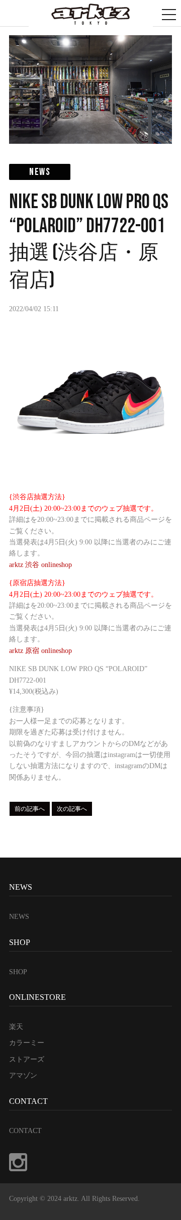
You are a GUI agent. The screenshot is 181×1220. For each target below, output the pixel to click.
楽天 (16, 1026)
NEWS (19, 916)
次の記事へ (72, 808)
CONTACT (25, 1131)
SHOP (18, 972)
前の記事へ (30, 808)
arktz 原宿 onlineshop (40, 650)
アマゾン (23, 1075)
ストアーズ (26, 1059)
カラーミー (26, 1043)
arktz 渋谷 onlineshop (40, 565)
